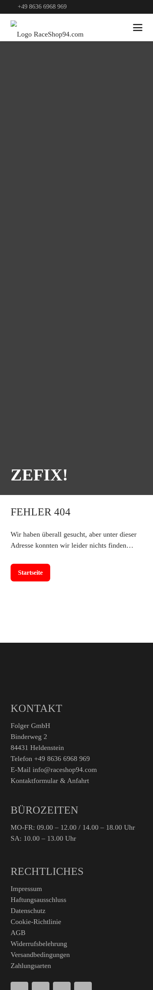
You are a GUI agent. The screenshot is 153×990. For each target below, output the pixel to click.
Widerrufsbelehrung (39, 944)
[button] (119, 7)
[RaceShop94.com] (47, 27)
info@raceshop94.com (65, 770)
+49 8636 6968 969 (62, 759)
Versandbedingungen (40, 955)
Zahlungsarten (31, 966)
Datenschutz (28, 911)
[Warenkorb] (118, 27)
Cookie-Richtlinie (36, 922)
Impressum (26, 889)
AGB (18, 933)
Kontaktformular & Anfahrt (50, 781)
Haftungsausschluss (38, 900)
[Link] (131, 6)
